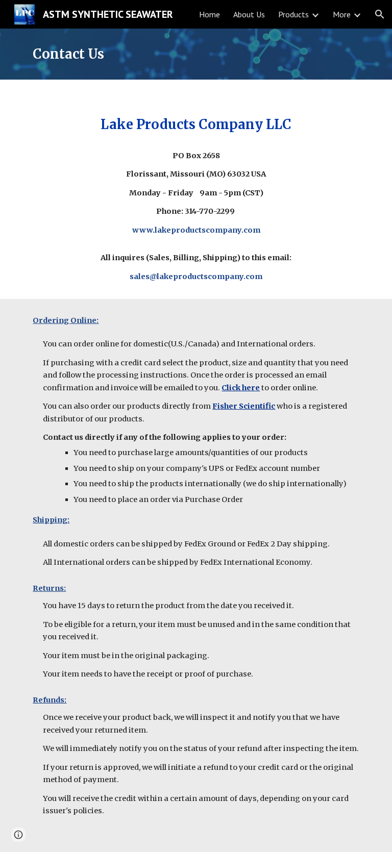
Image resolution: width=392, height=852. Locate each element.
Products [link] (293, 14)
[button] (380, 14)
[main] (196, 54)
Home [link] (209, 14)
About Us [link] (249, 14)
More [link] (342, 14)
